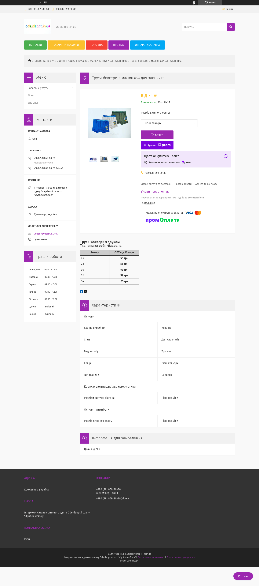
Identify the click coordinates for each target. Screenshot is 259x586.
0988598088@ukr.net (46, 234)
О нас (31, 95)
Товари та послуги (65, 45)
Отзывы (33, 103)
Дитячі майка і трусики (73, 61)
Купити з (152, 145)
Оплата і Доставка (147, 45)
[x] (85, 292)
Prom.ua (147, 554)
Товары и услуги (38, 88)
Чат (246, 576)
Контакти (35, 45)
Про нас (118, 45)
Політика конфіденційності (180, 557)
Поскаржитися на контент (151, 557)
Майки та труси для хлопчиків (108, 61)
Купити (159, 134)
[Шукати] (231, 27)
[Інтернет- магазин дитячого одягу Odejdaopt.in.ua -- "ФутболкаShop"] (37, 33)
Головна (96, 45)
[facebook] (81, 292)
